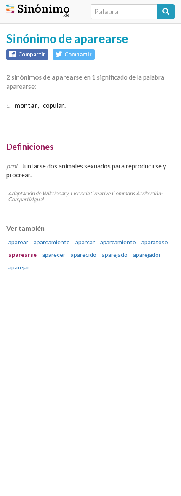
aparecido (83, 254)
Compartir (31, 54)
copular (53, 105)
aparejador (147, 254)
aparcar (85, 241)
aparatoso (154, 241)
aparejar (18, 267)
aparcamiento (118, 241)
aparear (18, 241)
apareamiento (52, 241)
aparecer (53, 254)
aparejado (115, 254)
